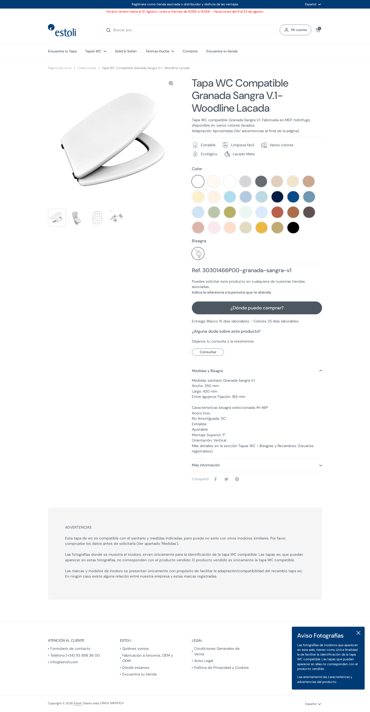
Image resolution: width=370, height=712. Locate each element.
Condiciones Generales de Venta (217, 651)
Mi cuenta (299, 30)
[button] (317, 30)
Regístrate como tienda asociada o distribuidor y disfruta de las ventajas (185, 4)
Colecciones (87, 68)
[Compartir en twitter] (227, 479)
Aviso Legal (203, 660)
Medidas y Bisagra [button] (207, 370)
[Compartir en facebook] (216, 479)
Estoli (77, 703)
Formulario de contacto (70, 648)
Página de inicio (60, 68)
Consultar (208, 352)
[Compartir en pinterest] (238, 479)
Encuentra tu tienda (139, 674)
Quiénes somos (135, 648)
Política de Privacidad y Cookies (221, 667)
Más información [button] (206, 465)
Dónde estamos (135, 667)
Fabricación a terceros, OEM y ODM (147, 658)
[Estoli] (62, 30)
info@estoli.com (64, 662)
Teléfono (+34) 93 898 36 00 (75, 655)
